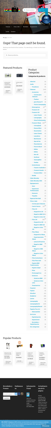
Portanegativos (36, 273)
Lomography (38, 117)
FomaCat (33, 288)
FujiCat (32, 290)
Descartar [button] (46, 426)
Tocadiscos (35, 87)
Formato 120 (35, 112)
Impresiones (35, 319)
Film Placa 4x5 (36, 260)
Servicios (33, 314)
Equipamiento (33, 26)
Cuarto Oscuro (36, 206)
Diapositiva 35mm (39, 234)
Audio (32, 84)
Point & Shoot (38, 146)
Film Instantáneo (37, 258)
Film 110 (34, 209)
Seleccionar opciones (8, 362)
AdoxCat (32, 81)
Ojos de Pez (37, 141)
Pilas (33, 270)
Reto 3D (36, 154)
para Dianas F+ (38, 102)
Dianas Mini (37, 128)
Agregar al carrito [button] (8, 91)
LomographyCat (35, 304)
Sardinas (36, 157)
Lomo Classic (38, 115)
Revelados (25, 26)
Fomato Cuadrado (39, 167)
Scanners (35, 193)
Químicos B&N (38, 278)
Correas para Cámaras (38, 204)
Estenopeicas (36, 107)
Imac (33, 186)
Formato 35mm (36, 123)
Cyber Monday (34, 178)
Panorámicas (38, 144)
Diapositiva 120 (38, 222)
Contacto (13, 31)
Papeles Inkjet (36, 268)
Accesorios (35, 92)
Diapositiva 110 (38, 211)
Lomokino (37, 136)
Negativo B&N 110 (39, 214)
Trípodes (34, 196)
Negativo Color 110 (39, 217)
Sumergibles (37, 159)
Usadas (36, 162)
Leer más (19, 361)
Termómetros (36, 285)
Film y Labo (17, 26)
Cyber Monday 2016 (36, 181)
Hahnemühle (36, 312)
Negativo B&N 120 (39, 225)
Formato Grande (39, 170)
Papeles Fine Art (35, 309)
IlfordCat (33, 293)
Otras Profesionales (40, 120)
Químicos (35, 275)
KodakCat (33, 296)
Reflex (36, 149)
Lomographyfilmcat (36, 306)
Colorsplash (37, 125)
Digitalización (36, 317)
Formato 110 (35, 110)
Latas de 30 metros (39, 241)
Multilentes (37, 139)
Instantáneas (36, 165)
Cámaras (8, 26)
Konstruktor (37, 131)
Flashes (36, 99)
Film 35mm (35, 232)
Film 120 (34, 219)
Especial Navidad (35, 198)
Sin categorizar (34, 327)
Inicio (5, 37)
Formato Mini (38, 173)
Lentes (7, 31)
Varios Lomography (40, 104)
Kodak (34, 175)
